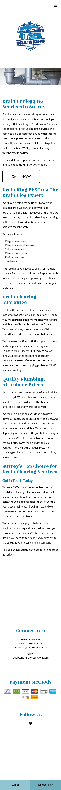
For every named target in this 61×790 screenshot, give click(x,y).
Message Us (45, 784)
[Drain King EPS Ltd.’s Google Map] (30, 723)
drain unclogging (32, 114)
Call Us (15, 784)
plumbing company (40, 542)
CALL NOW (21, 176)
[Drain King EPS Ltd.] (30, 36)
